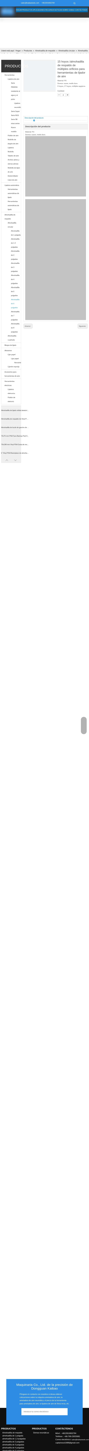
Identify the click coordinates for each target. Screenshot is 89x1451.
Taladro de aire (13, 156)
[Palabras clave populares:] (74, 3)
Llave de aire (12, 180)
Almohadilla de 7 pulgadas (15, 316)
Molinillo (11, 152)
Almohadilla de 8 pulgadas (15, 328)
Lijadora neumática (17, 105)
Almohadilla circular (12, 225)
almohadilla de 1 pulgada (12, 1436)
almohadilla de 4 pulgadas (13, 1448)
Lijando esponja (13, 367)
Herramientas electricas (9, 383)
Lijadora (11, 148)
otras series (15, 123)
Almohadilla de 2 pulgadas (15, 255)
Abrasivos (8, 350)
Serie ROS (15, 115)
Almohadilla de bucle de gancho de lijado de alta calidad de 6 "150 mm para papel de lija (15, 427)
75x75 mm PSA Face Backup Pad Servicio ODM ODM (15, 436)
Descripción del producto (34, 118)
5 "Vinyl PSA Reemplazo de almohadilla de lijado (15, 453)
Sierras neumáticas (41, 1433)
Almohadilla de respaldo (10, 217)
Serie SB (14, 119)
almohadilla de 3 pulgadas (13, 1445)
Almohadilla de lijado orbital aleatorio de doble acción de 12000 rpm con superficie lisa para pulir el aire (15, 410)
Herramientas (9, 75)
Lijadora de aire (13, 79)
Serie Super (15, 111)
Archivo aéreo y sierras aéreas (13, 162)
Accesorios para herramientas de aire (12, 374)
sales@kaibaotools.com (30, 3)
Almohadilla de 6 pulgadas (15, 303)
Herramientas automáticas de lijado (13, 193)
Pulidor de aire (13, 135)
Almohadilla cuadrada (12, 338)
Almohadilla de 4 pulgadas (15, 279)
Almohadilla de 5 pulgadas (15, 291)
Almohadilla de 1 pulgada (16, 233)
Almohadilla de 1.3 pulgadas (15, 243)
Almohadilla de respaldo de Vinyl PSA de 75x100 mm (15, 419)
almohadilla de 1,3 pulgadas (14, 1439)
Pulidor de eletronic (11, 399)
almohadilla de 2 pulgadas (13, 1442)
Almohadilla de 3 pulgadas (15, 267)
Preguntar (72, 106)
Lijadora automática (12, 185)
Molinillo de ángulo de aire (13, 142)
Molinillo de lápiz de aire (14, 170)
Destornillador (13, 176)
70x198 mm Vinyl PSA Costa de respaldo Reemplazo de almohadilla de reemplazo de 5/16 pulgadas (15, 444)
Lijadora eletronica (11, 391)
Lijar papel (11, 354)
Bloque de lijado (10, 345)
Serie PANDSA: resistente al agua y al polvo (15, 91)
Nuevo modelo (13, 129)
